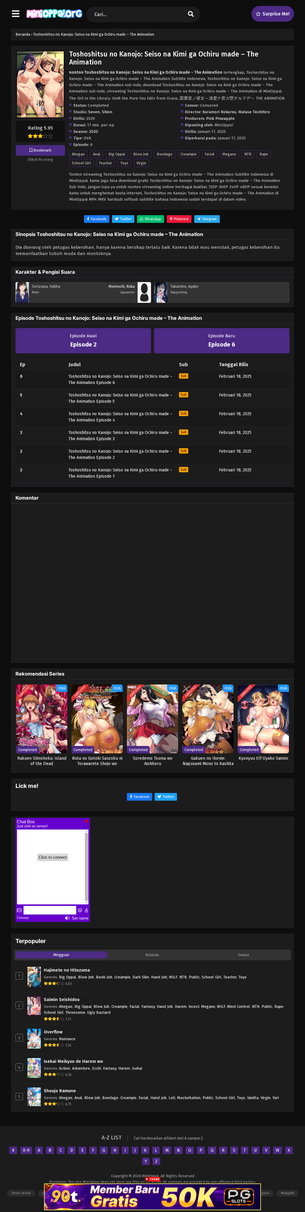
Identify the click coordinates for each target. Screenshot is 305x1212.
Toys (124, 163)
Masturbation (188, 1097)
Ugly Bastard (99, 1012)
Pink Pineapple (220, 118)
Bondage (164, 154)
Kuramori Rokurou (219, 111)
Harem (180, 1006)
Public (194, 977)
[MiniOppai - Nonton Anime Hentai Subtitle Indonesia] (54, 19)
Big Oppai (116, 154)
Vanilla (253, 1097)
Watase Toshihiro (254, 111)
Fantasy (148, 1006)
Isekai (137, 1068)
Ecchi (96, 1068)
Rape (263, 154)
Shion (107, 111)
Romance (67, 1039)
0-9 (26, 1150)
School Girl (81, 163)
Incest (194, 1006)
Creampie (188, 154)
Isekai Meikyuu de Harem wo (73, 1061)
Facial (209, 154)
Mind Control (238, 1006)
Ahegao (78, 154)
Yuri (276, 1097)
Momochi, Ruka (122, 286)
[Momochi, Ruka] (144, 301)
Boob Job (104, 977)
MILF (173, 977)
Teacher (105, 163)
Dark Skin (141, 977)
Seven (94, 111)
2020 (93, 131)
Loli (172, 1097)
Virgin (141, 163)
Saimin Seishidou (62, 999)
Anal (96, 154)
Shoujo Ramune (60, 1090)
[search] (191, 14)
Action (64, 1068)
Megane (229, 154)
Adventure (81, 1068)
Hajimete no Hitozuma (67, 970)
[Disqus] (152, 582)
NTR (247, 154)
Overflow (53, 1032)
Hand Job (159, 977)
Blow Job (141, 154)
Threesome (75, 1012)
